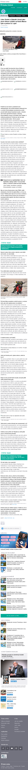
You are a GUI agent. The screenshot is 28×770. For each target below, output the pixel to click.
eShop (2, 727)
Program (13, 7)
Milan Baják (3, 138)
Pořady (18, 15)
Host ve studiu (4, 27)
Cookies (3, 766)
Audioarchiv (19, 7)
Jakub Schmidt (8, 518)
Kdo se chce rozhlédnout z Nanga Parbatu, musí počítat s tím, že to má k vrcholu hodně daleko (12, 457)
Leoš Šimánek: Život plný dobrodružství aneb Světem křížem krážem (17, 594)
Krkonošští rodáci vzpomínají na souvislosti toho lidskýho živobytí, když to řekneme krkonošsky (16, 556)
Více (24, 15)
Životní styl (4, 15)
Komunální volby (5, 723)
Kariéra (16, 727)
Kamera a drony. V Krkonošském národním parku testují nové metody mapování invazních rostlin (17, 607)
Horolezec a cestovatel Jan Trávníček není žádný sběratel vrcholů (15, 569)
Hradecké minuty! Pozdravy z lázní (17, 622)
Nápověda (17, 723)
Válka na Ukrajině (5, 721)
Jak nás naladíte (19, 721)
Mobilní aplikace (5, 740)
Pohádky (4, 540)
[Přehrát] (2, 60)
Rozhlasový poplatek (20, 731)
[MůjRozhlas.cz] (2, 34)
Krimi (12, 537)
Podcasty (3, 738)
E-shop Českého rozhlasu (9, 651)
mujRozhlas (4, 533)
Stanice (3, 725)
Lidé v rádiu (17, 725)
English (23, 766)
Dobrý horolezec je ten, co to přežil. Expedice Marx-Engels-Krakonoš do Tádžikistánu (12, 247)
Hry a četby (4, 537)
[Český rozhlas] (5, 1)
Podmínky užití (17, 766)
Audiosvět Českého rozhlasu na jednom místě (11, 549)
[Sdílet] (3, 65)
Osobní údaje (9, 766)
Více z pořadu (5, 620)
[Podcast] (1, 65)
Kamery (25, 7)
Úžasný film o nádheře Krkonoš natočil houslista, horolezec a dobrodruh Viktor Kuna (16, 563)
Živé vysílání (5, 543)
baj (13, 518)
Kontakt (16, 729)
